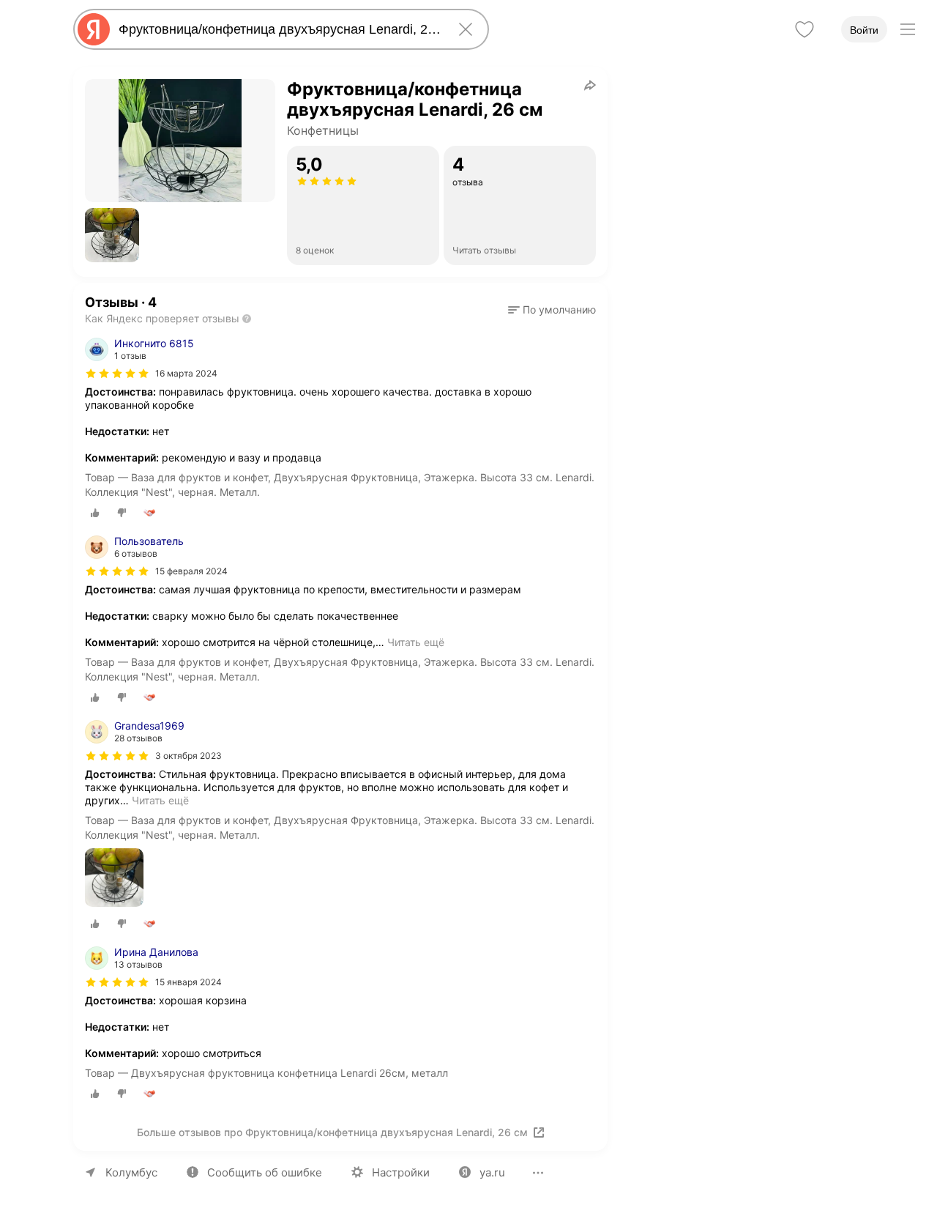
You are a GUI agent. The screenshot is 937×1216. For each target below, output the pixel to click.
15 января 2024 (188, 981)
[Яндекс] (94, 29)
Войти (864, 30)
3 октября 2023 (188, 755)
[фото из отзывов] (114, 878)
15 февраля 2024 (191, 571)
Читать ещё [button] (415, 642)
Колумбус (131, 1172)
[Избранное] (804, 29)
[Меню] (907, 29)
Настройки (401, 1172)
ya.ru (492, 1172)
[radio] (95, 512)
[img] (117, 373)
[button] (112, 235)
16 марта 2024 (186, 373)
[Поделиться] (590, 85)
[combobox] (278, 29)
